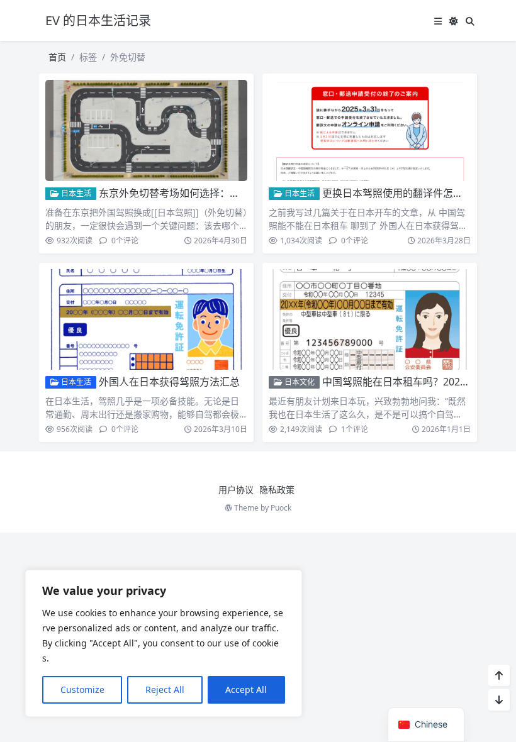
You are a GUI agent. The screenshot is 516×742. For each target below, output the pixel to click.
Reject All (164, 689)
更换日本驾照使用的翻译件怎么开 (397, 193)
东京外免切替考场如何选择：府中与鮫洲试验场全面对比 (225, 193)
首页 (57, 57)
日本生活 (75, 193)
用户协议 (236, 490)
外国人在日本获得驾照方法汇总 (169, 382)
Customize (82, 689)
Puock (281, 507)
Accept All (246, 689)
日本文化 (299, 382)
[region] (163, 643)
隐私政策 (276, 490)
